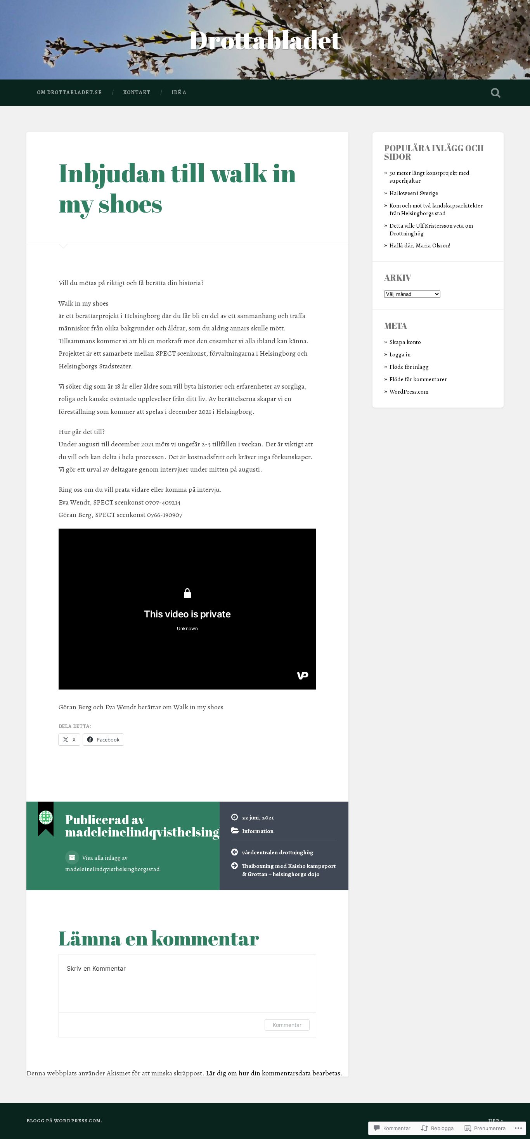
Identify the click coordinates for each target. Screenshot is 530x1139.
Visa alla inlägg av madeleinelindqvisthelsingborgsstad (112, 863)
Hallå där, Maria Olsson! (420, 245)
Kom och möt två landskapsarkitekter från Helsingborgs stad (436, 209)
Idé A (179, 92)
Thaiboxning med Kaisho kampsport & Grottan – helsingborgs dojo (289, 870)
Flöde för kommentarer (418, 379)
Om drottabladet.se (69, 92)
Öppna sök (496, 93)
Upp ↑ (496, 1120)
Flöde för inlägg (409, 367)
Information (258, 831)
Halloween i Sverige (414, 193)
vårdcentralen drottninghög (277, 852)
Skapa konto (405, 342)
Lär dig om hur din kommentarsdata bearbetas (273, 1073)
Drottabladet (265, 39)
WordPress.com (409, 391)
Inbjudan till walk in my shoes (177, 188)
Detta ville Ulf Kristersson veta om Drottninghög (431, 229)
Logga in (400, 354)
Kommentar (287, 1024)
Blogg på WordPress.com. (64, 1120)
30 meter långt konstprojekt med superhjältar (429, 177)
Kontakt (137, 92)
